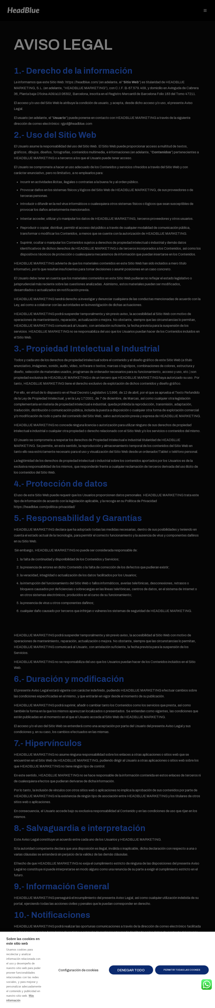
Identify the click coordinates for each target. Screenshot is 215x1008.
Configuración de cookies (78, 970)
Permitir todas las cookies (182, 970)
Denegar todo (131, 970)
